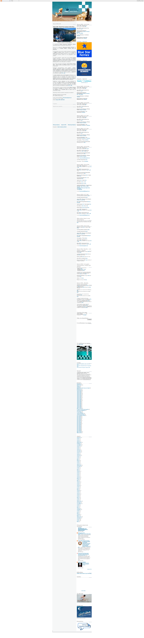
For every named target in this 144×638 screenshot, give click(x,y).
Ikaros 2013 (79, 417)
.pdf (85, 26)
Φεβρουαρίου (79, 442)
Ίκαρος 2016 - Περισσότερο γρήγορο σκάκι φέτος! (63, 26)
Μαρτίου (78, 460)
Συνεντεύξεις (79, 411)
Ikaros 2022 (79, 426)
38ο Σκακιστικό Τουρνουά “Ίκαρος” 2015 (83, 367)
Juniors (84, 186)
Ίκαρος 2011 (79, 392)
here (86, 159)
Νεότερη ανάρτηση (56, 124)
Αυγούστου (79, 437)
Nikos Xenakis (79, 431)
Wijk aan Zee (79, 432)
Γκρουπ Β (82, 233)
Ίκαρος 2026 (79, 407)
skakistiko (80, 527)
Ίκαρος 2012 (79, 393)
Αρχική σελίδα (63, 124)
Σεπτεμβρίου (79, 444)
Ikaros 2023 (79, 427)
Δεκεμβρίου (79, 509)
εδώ (84, 142)
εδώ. (90, 299)
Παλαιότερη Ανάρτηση (72, 124)
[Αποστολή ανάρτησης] (62, 98)
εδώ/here (78, 35)
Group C (78, 32)
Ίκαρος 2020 (79, 401)
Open (82, 186)
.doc (69, 85)
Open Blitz (80, 189)
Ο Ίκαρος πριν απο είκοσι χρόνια (83, 409)
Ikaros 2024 (79, 428)
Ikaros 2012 (79, 416)
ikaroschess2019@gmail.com (84, 215)
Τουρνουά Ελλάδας (80, 413)
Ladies (87, 186)
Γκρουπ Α (79, 233)
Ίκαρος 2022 (79, 403)
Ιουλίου (78, 438)
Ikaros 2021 (79, 425)
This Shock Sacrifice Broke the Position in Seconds (85, 564)
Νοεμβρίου (79, 443)
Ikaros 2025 (79, 429)
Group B (87, 31)
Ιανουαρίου (79, 450)
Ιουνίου (78, 448)
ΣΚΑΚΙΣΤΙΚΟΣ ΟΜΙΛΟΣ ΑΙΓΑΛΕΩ (83, 540)
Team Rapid (81, 33)
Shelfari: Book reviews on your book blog (84, 573)
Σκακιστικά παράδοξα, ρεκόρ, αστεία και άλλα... (83, 364)
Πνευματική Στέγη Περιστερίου (83, 553)
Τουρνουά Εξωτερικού (81, 414)
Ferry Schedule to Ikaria (81, 415)
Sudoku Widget (83, 590)
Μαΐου (78, 459)
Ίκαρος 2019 (79, 400)
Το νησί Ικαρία (79, 412)
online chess (81, 344)
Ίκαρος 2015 (79, 396)
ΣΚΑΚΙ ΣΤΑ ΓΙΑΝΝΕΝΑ (82, 562)
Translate (84, 314)
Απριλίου (78, 441)
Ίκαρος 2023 (79, 404)
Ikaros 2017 (79, 421)
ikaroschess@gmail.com (67, 97)
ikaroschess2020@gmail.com (84, 191)
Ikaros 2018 (79, 422)
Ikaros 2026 (79, 430)
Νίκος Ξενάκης (79, 408)
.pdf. (71, 85)
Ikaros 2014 (79, 418)
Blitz (77, 33)
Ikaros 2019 (79, 423)
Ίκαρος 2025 (79, 406)
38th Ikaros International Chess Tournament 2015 (84, 366)
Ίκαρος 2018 (79, 399)
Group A (84, 31)
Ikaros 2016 (63, 99)
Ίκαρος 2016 (58, 99)
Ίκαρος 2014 (79, 395)
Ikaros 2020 (79, 424)
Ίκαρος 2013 (79, 394)
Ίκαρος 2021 (79, 402)
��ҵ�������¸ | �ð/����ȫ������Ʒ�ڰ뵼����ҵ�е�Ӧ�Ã (83, 529)
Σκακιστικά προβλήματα (81, 410)
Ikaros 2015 (79, 419)
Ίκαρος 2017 (79, 398)
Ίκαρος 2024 (79, 405)
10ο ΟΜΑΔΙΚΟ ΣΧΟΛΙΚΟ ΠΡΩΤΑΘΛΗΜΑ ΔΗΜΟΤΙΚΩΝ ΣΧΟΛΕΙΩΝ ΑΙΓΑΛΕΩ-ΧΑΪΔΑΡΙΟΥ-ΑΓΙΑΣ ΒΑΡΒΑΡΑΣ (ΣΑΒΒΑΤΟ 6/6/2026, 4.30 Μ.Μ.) (84, 544)
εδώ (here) (86, 161)
